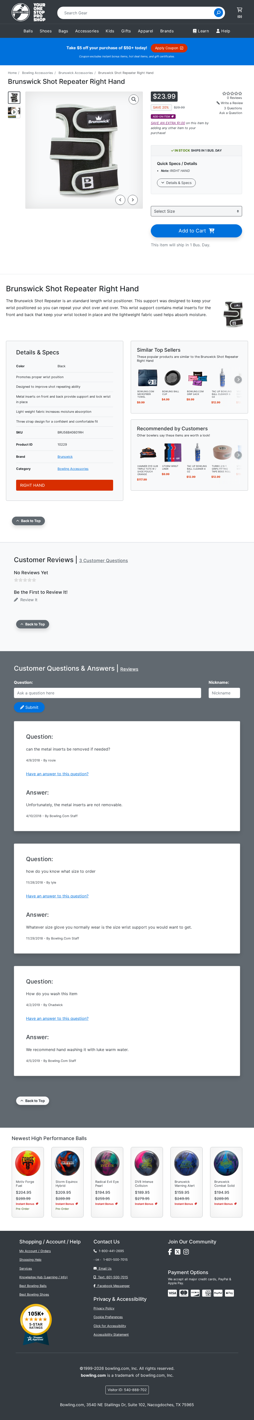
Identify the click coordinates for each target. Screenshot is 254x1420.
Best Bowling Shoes (34, 1294)
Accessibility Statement (111, 1334)
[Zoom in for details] (134, 99)
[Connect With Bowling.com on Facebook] (171, 1253)
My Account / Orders (35, 1251)
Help (225, 30)
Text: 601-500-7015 (112, 1277)
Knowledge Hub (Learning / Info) (43, 1277)
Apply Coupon (167, 48)
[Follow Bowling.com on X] (179, 1253)
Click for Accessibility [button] (110, 1326)
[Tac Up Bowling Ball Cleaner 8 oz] (222, 377)
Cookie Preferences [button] (108, 1317)
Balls (28, 30)
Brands (167, 30)
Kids (110, 30)
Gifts (126, 30)
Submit (31, 707)
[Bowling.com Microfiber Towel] (148, 377)
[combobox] (137, 13)
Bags (63, 30)
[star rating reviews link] (229, 93)
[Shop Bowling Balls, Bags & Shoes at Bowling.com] (28, 13)
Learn (203, 30)
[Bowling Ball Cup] (173, 377)
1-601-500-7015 (115, 1259)
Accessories (87, 30)
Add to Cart (194, 231)
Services (25, 1268)
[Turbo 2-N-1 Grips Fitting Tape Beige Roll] (222, 452)
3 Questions (233, 108)
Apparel (145, 30)
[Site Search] (218, 12)
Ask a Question (230, 113)
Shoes (46, 30)
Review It (27, 599)
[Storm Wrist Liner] (173, 452)
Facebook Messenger (112, 1286)
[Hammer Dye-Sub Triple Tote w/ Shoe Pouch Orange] (148, 452)
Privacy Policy (104, 1308)
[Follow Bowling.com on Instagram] (187, 1253)
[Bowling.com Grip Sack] (198, 377)
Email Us (104, 1268)
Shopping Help (30, 1259)
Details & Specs (177, 183)
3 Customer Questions (103, 560)
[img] (218, 1293)
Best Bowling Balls (33, 1286)
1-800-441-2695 (110, 1251)
